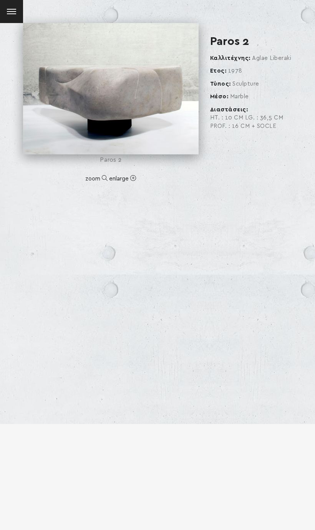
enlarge (119, 179)
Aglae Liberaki (271, 58)
